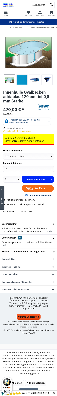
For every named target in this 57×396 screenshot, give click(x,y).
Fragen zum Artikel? (34, 204)
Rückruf (43, 298)
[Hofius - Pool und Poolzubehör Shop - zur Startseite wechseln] (14, 5)
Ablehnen (17, 382)
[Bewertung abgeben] (20, 105)
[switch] (7, 391)
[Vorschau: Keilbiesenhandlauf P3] (47, 79)
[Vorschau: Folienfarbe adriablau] (22, 79)
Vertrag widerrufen (28, 316)
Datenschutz (34, 306)
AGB (45, 306)
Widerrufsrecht (17, 306)
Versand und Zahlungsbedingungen (28, 303)
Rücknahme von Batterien (23, 298)
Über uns (14, 300)
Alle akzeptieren (36, 382)
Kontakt (44, 300)
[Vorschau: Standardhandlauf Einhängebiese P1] (34, 79)
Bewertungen (9, 237)
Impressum (28, 308)
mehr (49, 231)
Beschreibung (9, 223)
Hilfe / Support (29, 300)
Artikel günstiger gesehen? (20, 199)
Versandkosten (9, 324)
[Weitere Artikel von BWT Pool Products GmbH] (46, 107)
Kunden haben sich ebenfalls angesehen (23, 251)
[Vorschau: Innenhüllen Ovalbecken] (9, 79)
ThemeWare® (28, 333)
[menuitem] (51, 13)
